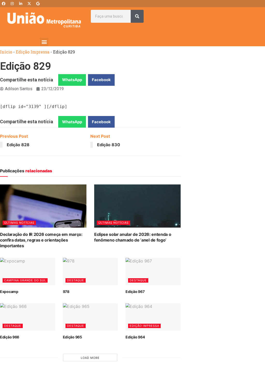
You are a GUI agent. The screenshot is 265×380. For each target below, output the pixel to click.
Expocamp (9, 291)
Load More (90, 358)
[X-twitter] (29, 3)
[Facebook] (3, 3)
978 (66, 291)
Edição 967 (135, 291)
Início (6, 52)
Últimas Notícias (19, 222)
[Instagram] (12, 3)
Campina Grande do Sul (25, 280)
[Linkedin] (20, 3)
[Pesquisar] (137, 16)
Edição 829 (25, 66)
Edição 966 (9, 337)
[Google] (37, 3)
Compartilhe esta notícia (26, 79)
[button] (44, 42)
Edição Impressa (32, 52)
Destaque (75, 280)
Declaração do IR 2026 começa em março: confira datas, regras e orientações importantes (41, 240)
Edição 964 (135, 337)
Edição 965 (72, 337)
